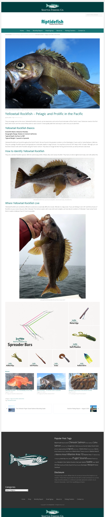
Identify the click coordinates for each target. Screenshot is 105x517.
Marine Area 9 (62, 454)
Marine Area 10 (75, 454)
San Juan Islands (81, 462)
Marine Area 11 (88, 455)
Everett (85, 446)
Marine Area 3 (91, 449)
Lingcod (70, 449)
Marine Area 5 (62, 451)
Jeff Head (56, 449)
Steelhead (62, 465)
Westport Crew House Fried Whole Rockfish (80, 390)
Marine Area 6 (69, 451)
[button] (36, 325)
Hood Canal (95, 446)
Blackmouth (58, 443)
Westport (91, 465)
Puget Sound (80, 458)
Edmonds (80, 446)
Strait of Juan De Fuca (71, 465)
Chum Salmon (89, 442)
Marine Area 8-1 (85, 451)
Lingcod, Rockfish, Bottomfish (17, 398)
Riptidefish (51, 504)
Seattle (89, 461)
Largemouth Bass (62, 449)
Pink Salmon (69, 458)
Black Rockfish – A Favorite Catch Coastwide (49, 390)
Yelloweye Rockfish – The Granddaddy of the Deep (18, 390)
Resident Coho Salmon (64, 462)
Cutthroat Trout (64, 446)
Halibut (89, 446)
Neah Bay (63, 458)
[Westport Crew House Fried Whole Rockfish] (84, 381)
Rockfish (73, 462)
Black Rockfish (65, 442)
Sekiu (94, 462)
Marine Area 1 (76, 449)
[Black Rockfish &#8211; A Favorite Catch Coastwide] (52, 381)
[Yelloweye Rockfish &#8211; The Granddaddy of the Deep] (20, 381)
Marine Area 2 (83, 449)
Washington (84, 465)
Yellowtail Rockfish (11, 400)
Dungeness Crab (73, 446)
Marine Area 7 (77, 451)
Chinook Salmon (77, 442)
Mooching (58, 458)
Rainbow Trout (91, 458)
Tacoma (79, 465)
